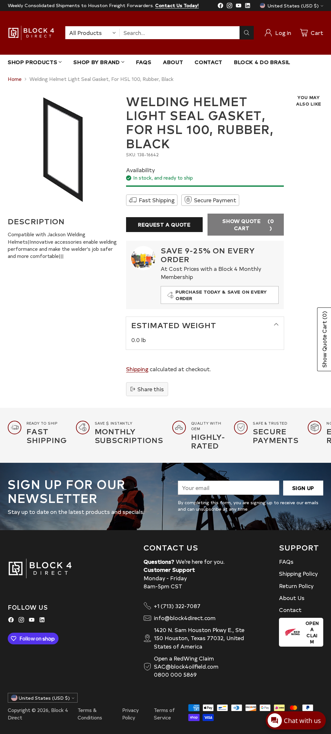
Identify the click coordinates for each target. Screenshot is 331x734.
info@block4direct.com (185, 617)
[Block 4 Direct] (31, 33)
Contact (290, 609)
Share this (150, 389)
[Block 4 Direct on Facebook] (220, 6)
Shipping (137, 369)
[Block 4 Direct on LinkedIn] (247, 6)
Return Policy (296, 585)
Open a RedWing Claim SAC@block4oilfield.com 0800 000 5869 (186, 666)
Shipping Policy (298, 573)
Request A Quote (164, 224)
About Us (291, 597)
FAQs (286, 561)
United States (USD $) (293, 6)
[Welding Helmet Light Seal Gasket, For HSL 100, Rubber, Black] (63, 149)
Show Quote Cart (248, 224)
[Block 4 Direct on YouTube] (238, 6)
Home (15, 79)
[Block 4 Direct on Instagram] (229, 6)
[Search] (247, 32)
